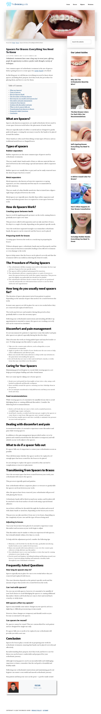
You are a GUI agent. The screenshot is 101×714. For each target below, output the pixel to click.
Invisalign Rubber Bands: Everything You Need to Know (80, 239)
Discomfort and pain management (21, 100)
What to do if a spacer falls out (20, 107)
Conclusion (13, 113)
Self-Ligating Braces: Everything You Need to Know (80, 146)
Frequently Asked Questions (19, 111)
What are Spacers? (16, 90)
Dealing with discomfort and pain (21, 105)
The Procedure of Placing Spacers (21, 96)
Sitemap (45, 710)
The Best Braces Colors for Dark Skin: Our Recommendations (80, 114)
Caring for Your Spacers (17, 103)
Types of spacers (15, 92)
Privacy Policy (37, 710)
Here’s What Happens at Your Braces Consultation (80, 208)
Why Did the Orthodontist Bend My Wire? (79, 81)
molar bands (38, 71)
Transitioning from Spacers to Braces (22, 109)
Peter (37, 685)
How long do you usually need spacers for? (23, 98)
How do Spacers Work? (17, 94)
